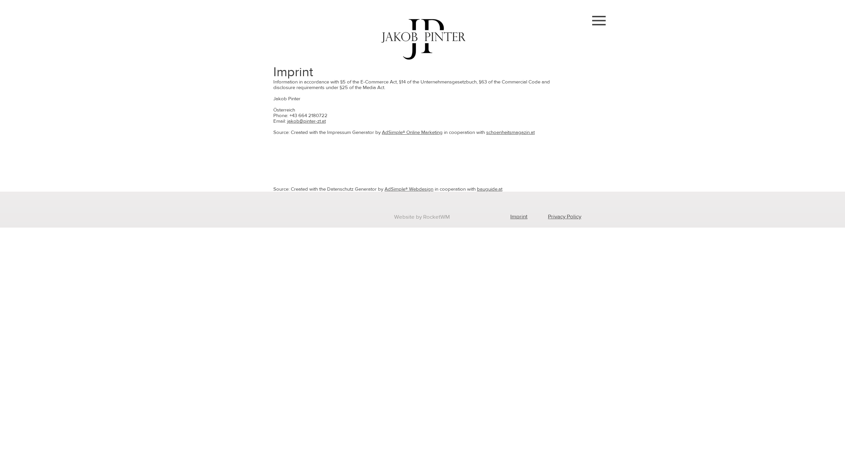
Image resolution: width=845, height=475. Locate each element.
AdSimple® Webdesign (409, 189)
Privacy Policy (564, 216)
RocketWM (436, 216)
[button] (599, 21)
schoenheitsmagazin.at (510, 132)
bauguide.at (489, 189)
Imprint (518, 216)
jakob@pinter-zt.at (306, 121)
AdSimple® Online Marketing (412, 132)
